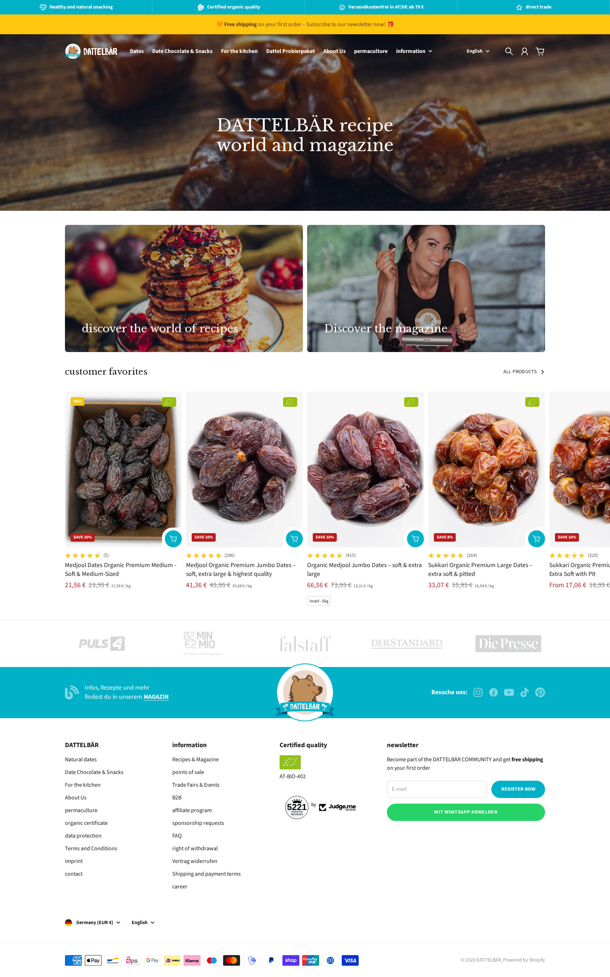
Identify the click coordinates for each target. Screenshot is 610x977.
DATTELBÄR (488, 960)
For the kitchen (83, 785)
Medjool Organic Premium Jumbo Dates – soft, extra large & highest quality (240, 569)
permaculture (81, 810)
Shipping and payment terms (206, 874)
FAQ (177, 836)
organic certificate (86, 823)
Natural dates (81, 759)
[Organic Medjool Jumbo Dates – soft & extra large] (365, 469)
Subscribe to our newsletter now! (346, 24)
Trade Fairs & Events (196, 785)
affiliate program (192, 810)
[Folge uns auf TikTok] (525, 692)
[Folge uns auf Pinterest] (540, 692)
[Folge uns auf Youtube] (509, 692)
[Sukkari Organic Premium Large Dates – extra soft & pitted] (486, 469)
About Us (75, 798)
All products (520, 371)
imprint (74, 861)
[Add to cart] (173, 538)
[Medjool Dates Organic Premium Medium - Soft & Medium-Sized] (123, 469)
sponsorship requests (198, 823)
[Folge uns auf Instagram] (478, 692)
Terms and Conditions (91, 848)
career (179, 886)
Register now (518, 789)
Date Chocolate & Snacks (94, 772)
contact (74, 874)
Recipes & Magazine (195, 759)
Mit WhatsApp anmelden (466, 812)
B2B (176, 798)
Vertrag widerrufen (194, 861)
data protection (83, 836)
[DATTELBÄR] (91, 51)
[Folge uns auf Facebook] (493, 692)
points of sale (188, 772)
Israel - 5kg (319, 601)
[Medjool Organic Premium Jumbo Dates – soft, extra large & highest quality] (244, 469)
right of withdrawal (195, 848)
